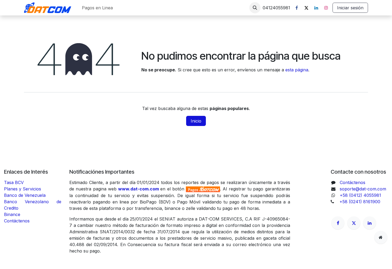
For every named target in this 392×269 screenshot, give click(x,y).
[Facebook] (296, 7)
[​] (337, 223)
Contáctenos (17, 220)
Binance (13, 214)
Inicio (196, 121)
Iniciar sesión (350, 7)
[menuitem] (97, 7)
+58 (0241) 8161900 (359, 201)
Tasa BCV (14, 182)
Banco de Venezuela (25, 195)
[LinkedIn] (316, 7)
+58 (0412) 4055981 (360, 195)
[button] (255, 7)
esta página (296, 69)
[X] (306, 7)
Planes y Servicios (22, 188)
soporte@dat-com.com (363, 188)
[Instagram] (326, 7)
